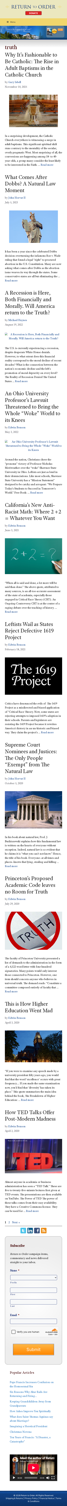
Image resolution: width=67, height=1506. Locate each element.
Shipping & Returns (14, 1498)
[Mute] (47, 1477)
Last (12, 1306)
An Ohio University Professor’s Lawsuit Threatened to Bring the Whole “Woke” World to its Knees (32, 407)
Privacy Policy (31, 1498)
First (12, 1294)
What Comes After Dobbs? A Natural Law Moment (30, 184)
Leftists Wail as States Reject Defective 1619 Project (29, 631)
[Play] (14, 1477)
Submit (33, 1349)
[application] (33, 1467)
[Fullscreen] (53, 1477)
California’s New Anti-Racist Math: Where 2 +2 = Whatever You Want (33, 512)
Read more (47, 165)
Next (16, 1222)
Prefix (13, 1283)
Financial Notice (46, 1498)
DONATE (33, 13)
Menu (12, 22)
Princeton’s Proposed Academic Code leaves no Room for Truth (30, 885)
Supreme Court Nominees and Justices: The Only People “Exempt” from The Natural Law (31, 759)
